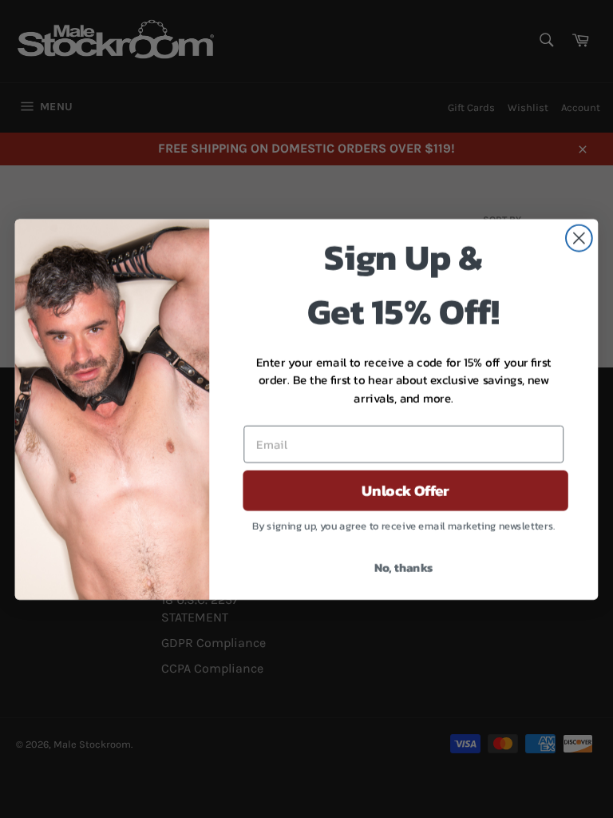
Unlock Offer (405, 490)
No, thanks (403, 566)
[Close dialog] (579, 237)
